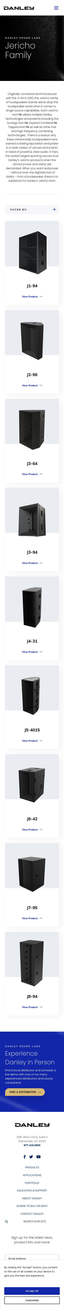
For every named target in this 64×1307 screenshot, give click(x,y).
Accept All (32, 1291)
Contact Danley (32, 1213)
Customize (32, 1300)
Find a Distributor (22, 1092)
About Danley (32, 1198)
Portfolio (32, 1183)
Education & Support (32, 1190)
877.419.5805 (32, 1145)
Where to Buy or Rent (32, 1206)
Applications (32, 1175)
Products (32, 1167)
